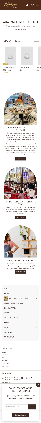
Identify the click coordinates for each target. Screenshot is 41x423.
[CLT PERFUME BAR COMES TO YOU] (20, 183)
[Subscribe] (32, 406)
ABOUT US (5, 355)
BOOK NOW (20, 217)
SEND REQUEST (20, 272)
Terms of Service (7, 364)
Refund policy (6, 367)
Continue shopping (20, 29)
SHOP (3, 358)
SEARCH (4, 352)
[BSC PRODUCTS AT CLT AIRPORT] (20, 108)
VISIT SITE (20, 158)
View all (36, 41)
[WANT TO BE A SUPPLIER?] (20, 241)
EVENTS (4, 361)
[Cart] (32, 4)
